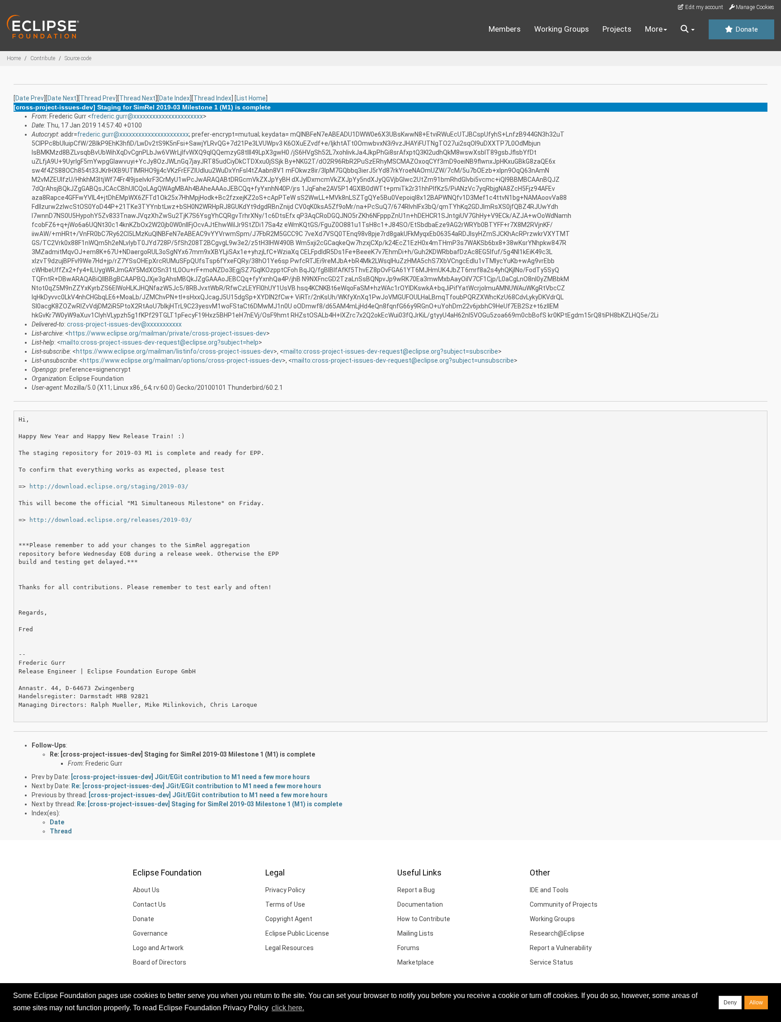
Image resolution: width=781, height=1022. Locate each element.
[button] (688, 29)
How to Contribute (423, 919)
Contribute (42, 58)
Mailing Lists (415, 933)
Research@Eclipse (557, 933)
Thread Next (137, 98)
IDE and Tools (549, 890)
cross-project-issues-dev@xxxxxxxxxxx (124, 324)
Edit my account (703, 7)
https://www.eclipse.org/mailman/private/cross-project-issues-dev (167, 333)
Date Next (61, 98)
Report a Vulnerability (561, 947)
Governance (150, 933)
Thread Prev (98, 98)
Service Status (551, 962)
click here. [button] (288, 1008)
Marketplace (415, 962)
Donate (746, 29)
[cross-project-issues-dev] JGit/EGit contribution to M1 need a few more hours (190, 777)
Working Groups (561, 28)
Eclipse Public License (297, 933)
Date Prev (29, 98)
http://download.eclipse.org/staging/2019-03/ (108, 486)
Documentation (420, 904)
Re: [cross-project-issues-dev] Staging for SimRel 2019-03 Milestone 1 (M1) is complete (182, 754)
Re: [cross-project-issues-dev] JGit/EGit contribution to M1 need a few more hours (196, 786)
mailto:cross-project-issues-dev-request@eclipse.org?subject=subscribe (390, 351)
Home (14, 58)
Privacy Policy (285, 890)
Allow (756, 1002)
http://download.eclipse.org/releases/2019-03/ (110, 519)
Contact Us (149, 904)
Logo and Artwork (158, 947)
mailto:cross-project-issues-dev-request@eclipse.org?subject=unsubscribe (403, 360)
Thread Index (212, 98)
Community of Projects (564, 904)
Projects (616, 28)
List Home (251, 98)
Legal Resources (289, 947)
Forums (408, 947)
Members (505, 28)
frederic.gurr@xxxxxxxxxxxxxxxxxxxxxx (147, 116)
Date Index (174, 98)
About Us (146, 890)
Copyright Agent (288, 919)
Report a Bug (416, 890)
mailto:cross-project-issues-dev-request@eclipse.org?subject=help (160, 342)
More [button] (654, 28)
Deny (730, 1002)
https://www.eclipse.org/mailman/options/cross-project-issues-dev (182, 360)
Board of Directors (159, 962)
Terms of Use (285, 904)
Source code (78, 58)
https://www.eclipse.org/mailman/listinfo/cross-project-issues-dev (174, 351)
